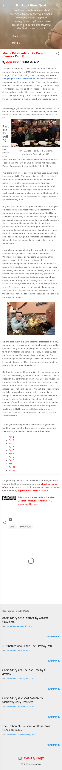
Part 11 (11, 470)
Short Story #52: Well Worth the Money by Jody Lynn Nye (22, 700)
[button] (58, 54)
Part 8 (11, 460)
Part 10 (11, 467)
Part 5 (11, 450)
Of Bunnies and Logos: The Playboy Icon (27, 646)
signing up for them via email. (33, 490)
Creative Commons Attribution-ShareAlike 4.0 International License (36, 500)
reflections (26, 527)
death (13, 527)
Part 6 (11, 453)
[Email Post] (10, 521)
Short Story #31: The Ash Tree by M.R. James (25, 672)
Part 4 (11, 447)
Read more (53, 636)
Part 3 (11, 443)
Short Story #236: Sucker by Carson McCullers (25, 620)
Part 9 (11, 463)
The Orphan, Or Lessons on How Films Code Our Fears (26, 728)
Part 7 (11, 457)
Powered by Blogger (33, 758)
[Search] (58, 6)
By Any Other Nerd (31, 5)
